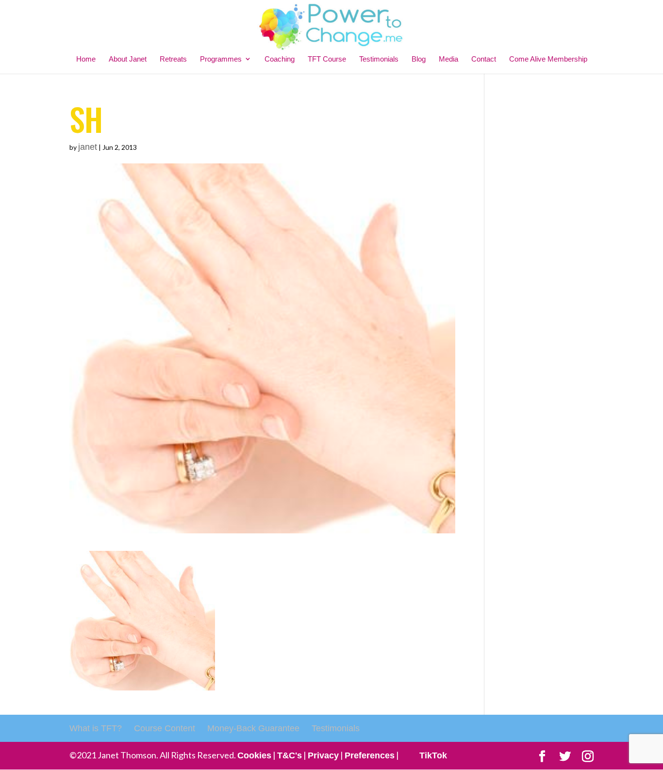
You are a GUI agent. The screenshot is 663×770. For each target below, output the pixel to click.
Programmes (221, 59)
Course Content (164, 728)
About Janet (128, 59)
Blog (419, 59)
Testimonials (378, 59)
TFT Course (327, 59)
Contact (483, 59)
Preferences (370, 755)
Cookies (254, 755)
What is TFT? (95, 728)
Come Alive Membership (548, 59)
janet (87, 147)
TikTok (433, 755)
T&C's (289, 755)
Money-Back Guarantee (253, 728)
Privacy (323, 755)
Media (448, 59)
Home (86, 59)
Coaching (280, 59)
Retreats (173, 59)
